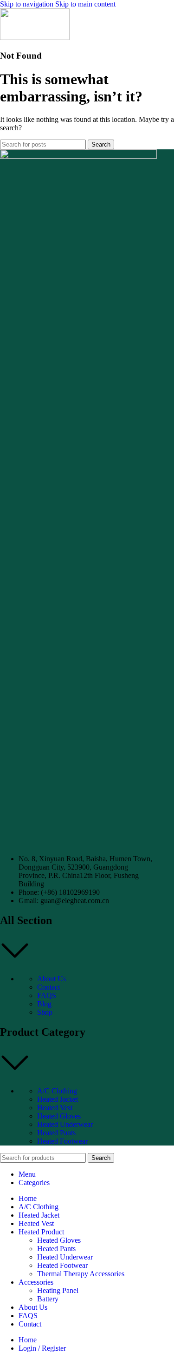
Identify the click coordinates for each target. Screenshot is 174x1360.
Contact (48, 987)
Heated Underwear (65, 1124)
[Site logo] (35, 37)
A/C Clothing (57, 1091)
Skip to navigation (27, 4)
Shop (44, 1012)
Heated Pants (56, 1133)
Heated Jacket (57, 1099)
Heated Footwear (62, 1141)
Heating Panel (57, 1290)
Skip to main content (85, 4)
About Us (51, 979)
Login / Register (42, 1348)
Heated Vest (54, 1108)
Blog (44, 1004)
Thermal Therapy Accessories (80, 1274)
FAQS (46, 995)
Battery (47, 1299)
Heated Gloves (59, 1116)
